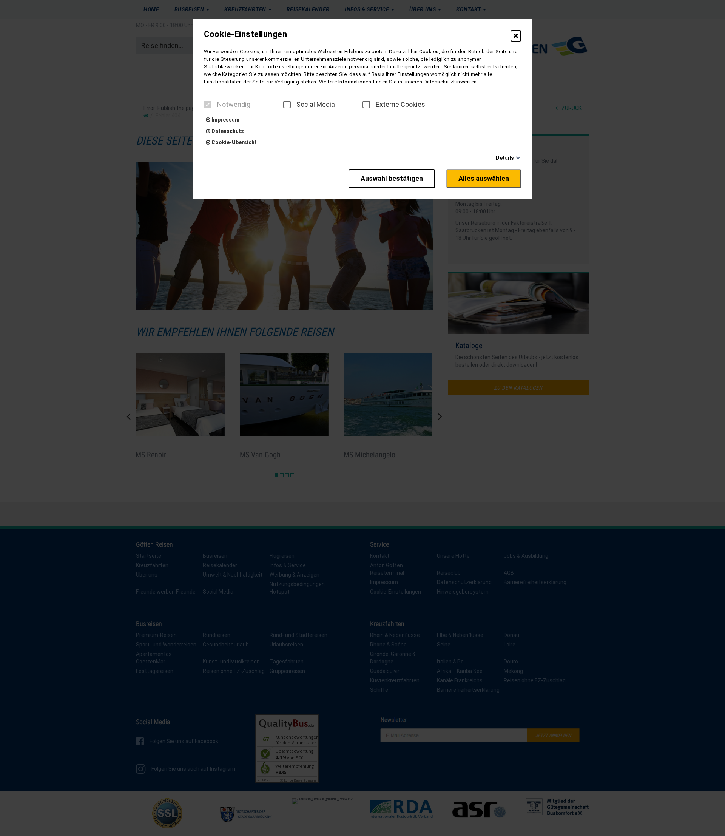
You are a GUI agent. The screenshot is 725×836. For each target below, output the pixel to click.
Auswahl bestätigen (392, 178)
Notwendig (233, 104)
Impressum (224, 120)
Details (505, 158)
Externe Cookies (400, 104)
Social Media (315, 104)
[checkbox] (207, 104)
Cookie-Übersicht (233, 142)
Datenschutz (227, 131)
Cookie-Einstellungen (245, 34)
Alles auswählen (483, 178)
